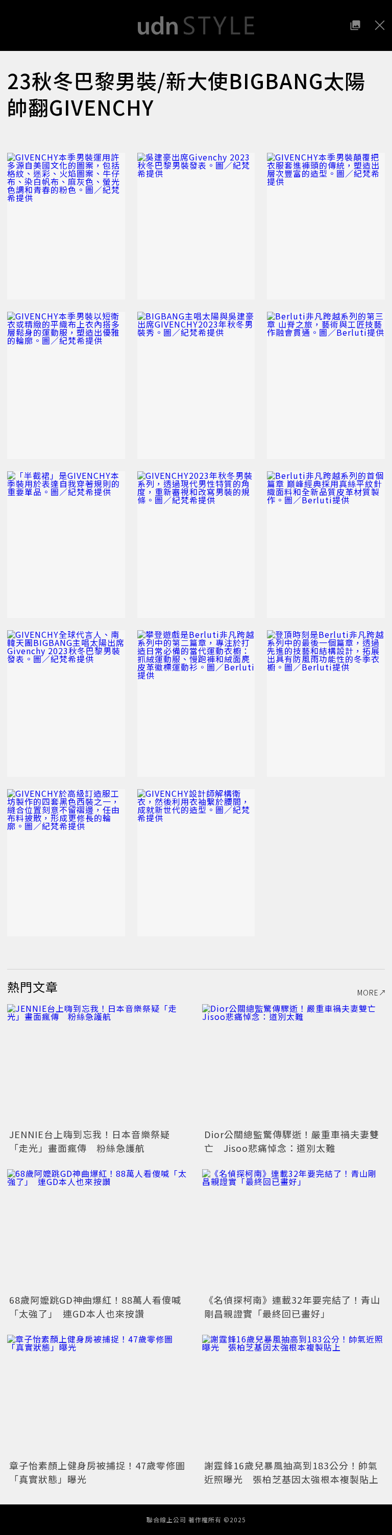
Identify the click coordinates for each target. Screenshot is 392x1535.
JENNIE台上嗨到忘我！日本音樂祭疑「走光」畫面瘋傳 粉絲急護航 (89, 1140)
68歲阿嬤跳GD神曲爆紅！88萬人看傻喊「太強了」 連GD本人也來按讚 (95, 1306)
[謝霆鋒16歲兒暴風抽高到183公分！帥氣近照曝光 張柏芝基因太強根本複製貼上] (293, 1396)
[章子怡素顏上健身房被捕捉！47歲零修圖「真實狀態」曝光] (98, 1396)
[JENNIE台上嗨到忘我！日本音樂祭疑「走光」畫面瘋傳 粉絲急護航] (98, 1065)
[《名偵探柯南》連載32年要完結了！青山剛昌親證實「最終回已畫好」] (293, 1230)
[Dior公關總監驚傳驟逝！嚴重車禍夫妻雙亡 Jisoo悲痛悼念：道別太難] (293, 1065)
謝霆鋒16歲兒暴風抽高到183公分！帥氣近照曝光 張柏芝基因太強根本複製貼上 (291, 1472)
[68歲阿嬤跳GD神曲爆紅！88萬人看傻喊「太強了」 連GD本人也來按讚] (98, 1230)
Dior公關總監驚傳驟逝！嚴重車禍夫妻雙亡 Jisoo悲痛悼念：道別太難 (291, 1140)
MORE (368, 992)
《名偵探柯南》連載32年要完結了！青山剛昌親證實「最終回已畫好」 (292, 1306)
